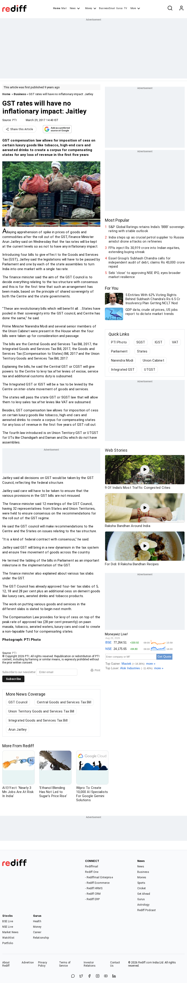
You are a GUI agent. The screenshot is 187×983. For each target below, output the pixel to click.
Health (37, 921)
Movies (141, 877)
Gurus (119, 8)
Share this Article (21, 129)
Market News (10, 932)
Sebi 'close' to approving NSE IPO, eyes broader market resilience (145, 275)
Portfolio (7, 943)
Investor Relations (90, 964)
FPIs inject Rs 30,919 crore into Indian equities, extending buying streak (144, 250)
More (133, 8)
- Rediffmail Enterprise (99, 877)
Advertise (28, 962)
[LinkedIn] (114, 976)
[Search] (169, 8)
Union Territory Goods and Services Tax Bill (41, 711)
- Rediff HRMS (93, 888)
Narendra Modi (122, 360)
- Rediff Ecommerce (97, 882)
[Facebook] (89, 976)
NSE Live (7, 926)
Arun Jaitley (17, 729)
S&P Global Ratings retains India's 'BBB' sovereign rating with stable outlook (146, 229)
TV (125, 8)
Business (20, 94)
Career (37, 932)
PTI (14, 120)
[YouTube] (106, 976)
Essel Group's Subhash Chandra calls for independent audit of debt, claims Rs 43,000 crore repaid (147, 262)
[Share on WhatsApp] (73, 976)
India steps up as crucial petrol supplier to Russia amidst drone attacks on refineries (146, 239)
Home (56, 8)
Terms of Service (65, 964)
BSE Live (7, 921)
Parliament (119, 351)
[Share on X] (81, 976)
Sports (141, 882)
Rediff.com (145, 962)
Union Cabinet (153, 360)
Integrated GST (123, 369)
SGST (140, 342)
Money (88, 8)
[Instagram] (97, 976)
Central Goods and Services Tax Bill (64, 702)
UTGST (149, 369)
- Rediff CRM (93, 893)
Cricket (141, 888)
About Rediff (6, 964)
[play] (144, 469)
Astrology (143, 904)
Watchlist (8, 937)
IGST (158, 342)
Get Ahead (143, 893)
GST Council (17, 702)
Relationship (41, 937)
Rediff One (91, 872)
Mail (63, 8)
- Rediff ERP (92, 899)
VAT (175, 342)
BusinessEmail (107, 8)
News (73, 8)
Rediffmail (91, 866)
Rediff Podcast (146, 910)
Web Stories (116, 450)
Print (97, 670)
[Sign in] (181, 8)
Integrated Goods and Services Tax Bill (38, 720)
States (142, 351)
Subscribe (13, 679)
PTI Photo (119, 342)
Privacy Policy (42, 964)
